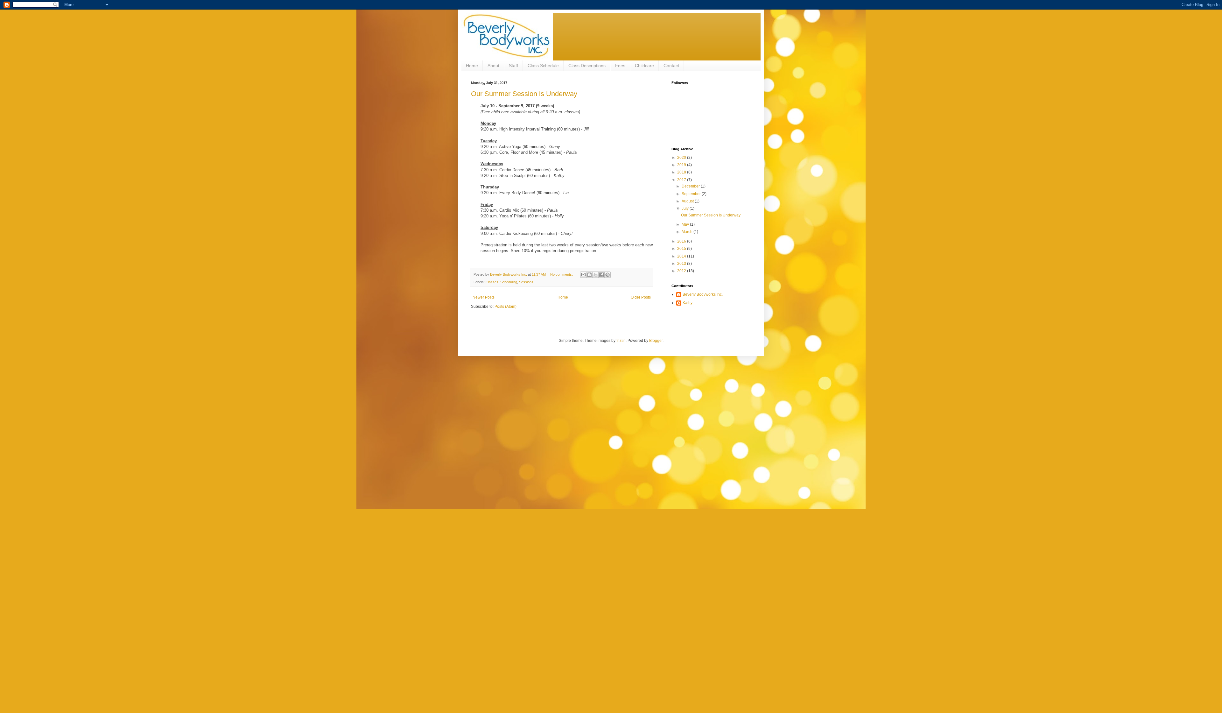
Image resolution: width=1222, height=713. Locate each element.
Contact (671, 65)
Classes (492, 282)
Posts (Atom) (505, 306)
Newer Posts (484, 297)
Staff (513, 65)
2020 (682, 157)
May (686, 224)
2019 (682, 165)
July (686, 208)
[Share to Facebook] (601, 275)
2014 (682, 256)
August (688, 201)
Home (472, 65)
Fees (620, 65)
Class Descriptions (587, 65)
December (691, 186)
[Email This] (583, 275)
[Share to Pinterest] (607, 275)
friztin (621, 340)
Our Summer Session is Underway (524, 94)
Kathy (687, 302)
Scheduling (508, 282)
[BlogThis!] (589, 275)
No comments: (562, 274)
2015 (682, 248)
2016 (682, 241)
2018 (682, 172)
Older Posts (641, 297)
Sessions (526, 282)
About (493, 65)
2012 (682, 271)
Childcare (644, 65)
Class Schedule (543, 65)
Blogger (656, 340)
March (687, 231)
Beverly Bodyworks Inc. (703, 294)
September (692, 194)
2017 (682, 180)
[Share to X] (595, 275)
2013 (682, 263)
